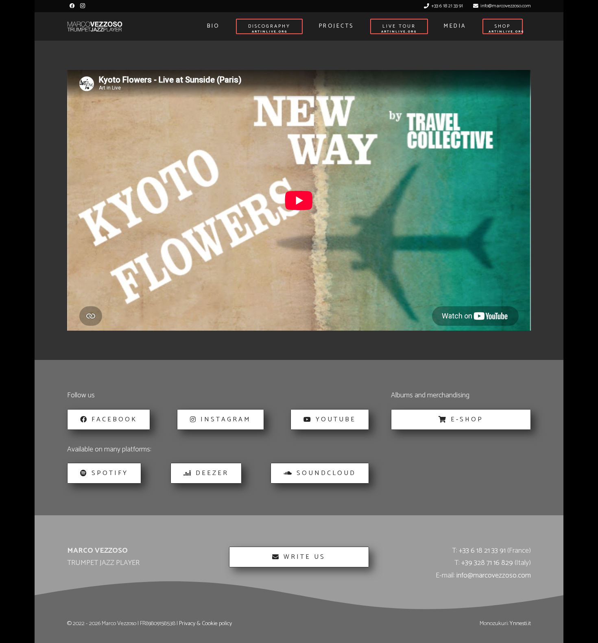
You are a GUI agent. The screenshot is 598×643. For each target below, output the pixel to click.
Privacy (187, 623)
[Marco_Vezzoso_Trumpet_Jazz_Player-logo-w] (94, 27)
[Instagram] (82, 6)
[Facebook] (72, 6)
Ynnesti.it (520, 623)
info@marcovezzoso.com (493, 575)
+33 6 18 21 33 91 (482, 551)
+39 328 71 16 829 (487, 563)
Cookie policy (217, 623)
